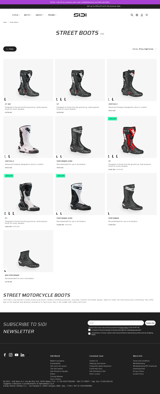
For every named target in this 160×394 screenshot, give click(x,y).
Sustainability (55, 363)
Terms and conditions (141, 361)
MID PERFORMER (12, 275)
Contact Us (93, 361)
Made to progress (57, 361)
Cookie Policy (138, 374)
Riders (52, 374)
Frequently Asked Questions (100, 366)
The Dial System (56, 369)
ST (58, 104)
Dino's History (55, 379)
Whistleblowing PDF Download (145, 366)
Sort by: (135, 49)
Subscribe (150, 323)
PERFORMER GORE (64, 161)
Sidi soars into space (58, 366)
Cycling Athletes (56, 376)
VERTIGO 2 (113, 104)
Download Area (139, 369)
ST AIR (8, 104)
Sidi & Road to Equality (59, 371)
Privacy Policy (138, 371)
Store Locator (94, 374)
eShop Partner (9, 386)
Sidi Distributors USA (97, 371)
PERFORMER (114, 218)
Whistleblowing (139, 363)
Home (5, 22)
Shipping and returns (97, 363)
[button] (16, 15)
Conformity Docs (95, 369)
